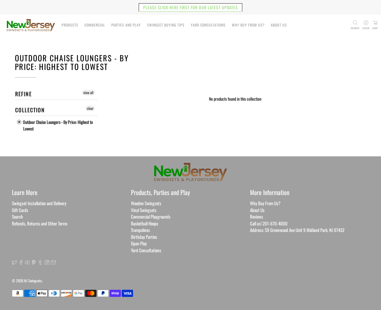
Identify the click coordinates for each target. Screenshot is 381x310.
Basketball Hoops (144, 223)
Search (17, 216)
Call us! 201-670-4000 (269, 223)
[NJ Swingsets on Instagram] (46, 262)
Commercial (95, 24)
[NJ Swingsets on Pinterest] (33, 262)
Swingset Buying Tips (166, 24)
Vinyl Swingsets (144, 210)
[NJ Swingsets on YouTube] (27, 262)
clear (90, 108)
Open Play (139, 243)
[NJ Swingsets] (30, 25)
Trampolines (140, 230)
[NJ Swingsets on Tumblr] (40, 262)
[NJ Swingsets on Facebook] (21, 262)
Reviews (256, 216)
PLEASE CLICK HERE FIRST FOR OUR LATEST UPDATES (190, 7)
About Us (279, 24)
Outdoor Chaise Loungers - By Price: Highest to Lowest (57, 125)
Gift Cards (20, 210)
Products (70, 24)
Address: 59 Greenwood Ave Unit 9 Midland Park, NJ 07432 (297, 230)
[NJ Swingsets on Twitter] (14, 262)
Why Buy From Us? (248, 24)
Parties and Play (126, 24)
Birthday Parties (144, 236)
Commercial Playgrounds (151, 216)
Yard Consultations (208, 24)
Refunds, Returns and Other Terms (40, 223)
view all (88, 92)
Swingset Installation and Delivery (39, 203)
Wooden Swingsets (146, 203)
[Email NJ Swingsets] (53, 262)
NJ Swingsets (33, 280)
